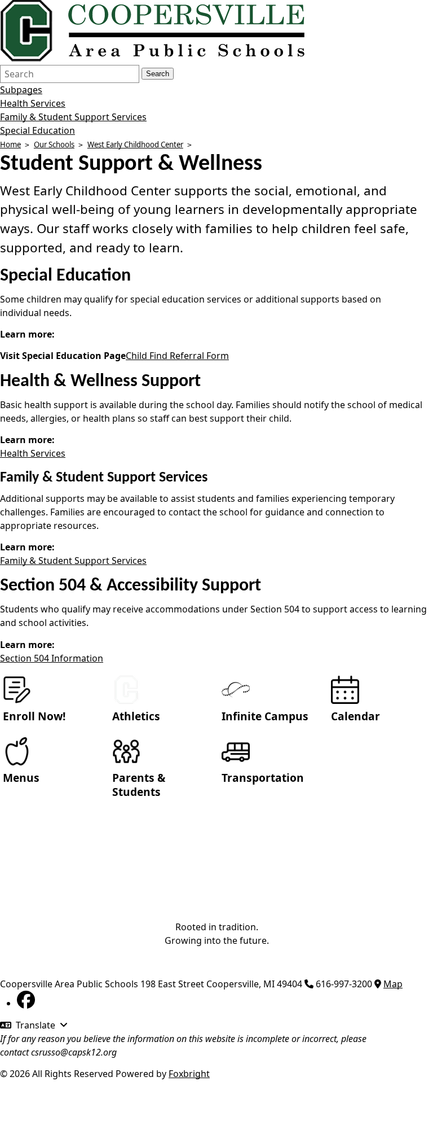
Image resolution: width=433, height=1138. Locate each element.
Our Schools (54, 144)
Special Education (37, 130)
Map (393, 984)
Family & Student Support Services (73, 117)
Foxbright (189, 1073)
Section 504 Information (51, 658)
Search (157, 73)
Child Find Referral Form (177, 355)
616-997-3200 (344, 984)
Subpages (21, 90)
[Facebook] (26, 1003)
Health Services (32, 103)
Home (10, 144)
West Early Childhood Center (135, 144)
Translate (35, 1025)
